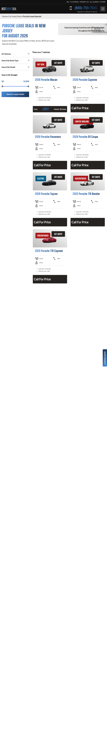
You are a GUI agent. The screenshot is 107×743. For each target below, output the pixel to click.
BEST (9, 9)
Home (4, 16)
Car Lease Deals (15, 16)
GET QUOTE (58, 63)
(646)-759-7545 (86, 8)
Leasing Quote (105, 357)
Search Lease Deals (15, 94)
